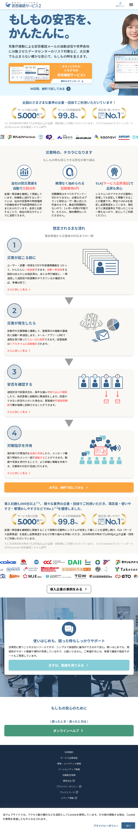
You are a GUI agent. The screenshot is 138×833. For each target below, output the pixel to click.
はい (128, 825)
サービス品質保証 (69, 757)
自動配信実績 (69, 775)
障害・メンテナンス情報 (69, 763)
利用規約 (69, 752)
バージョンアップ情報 (69, 769)
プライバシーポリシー (106, 825)
